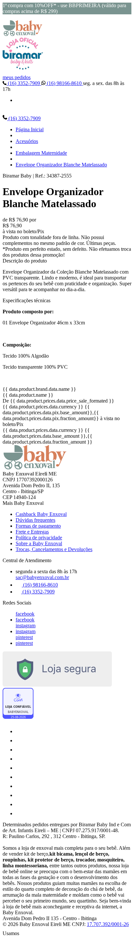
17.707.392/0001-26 (108, 924)
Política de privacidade (39, 537)
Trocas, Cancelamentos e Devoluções (54, 549)
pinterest (24, 637)
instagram (25, 625)
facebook (25, 614)
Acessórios (27, 141)
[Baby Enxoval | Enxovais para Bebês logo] (23, 34)
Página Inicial (30, 129)
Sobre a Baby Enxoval (39, 543)
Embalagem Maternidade (41, 153)
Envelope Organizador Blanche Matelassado (61, 164)
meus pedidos (17, 77)
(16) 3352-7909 (24, 83)
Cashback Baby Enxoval (41, 514)
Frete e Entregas (32, 531)
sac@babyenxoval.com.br (42, 577)
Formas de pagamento (38, 526)
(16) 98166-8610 (64, 83)
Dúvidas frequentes (35, 520)
